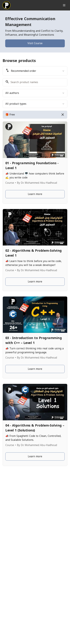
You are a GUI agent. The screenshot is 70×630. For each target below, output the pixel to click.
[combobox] (35, 71)
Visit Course (35, 43)
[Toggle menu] (64, 5)
